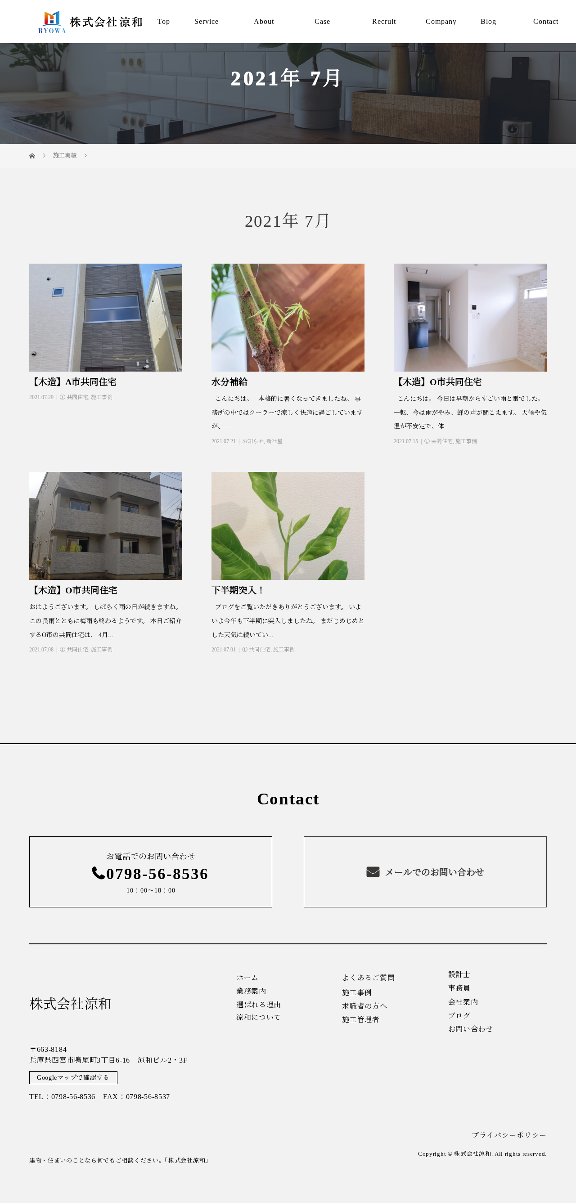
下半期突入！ (239, 590)
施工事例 (101, 397)
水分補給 (230, 382)
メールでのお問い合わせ (433, 872)
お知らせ (253, 441)
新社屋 (274, 441)
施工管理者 (361, 1019)
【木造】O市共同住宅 (438, 382)
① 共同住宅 (74, 397)
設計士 (459, 975)
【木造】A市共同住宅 (73, 382)
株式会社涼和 (70, 1004)
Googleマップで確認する (73, 1077)
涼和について (258, 1017)
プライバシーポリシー (509, 1135)
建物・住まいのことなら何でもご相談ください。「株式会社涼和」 (120, 1160)
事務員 (459, 988)
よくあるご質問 (368, 978)
